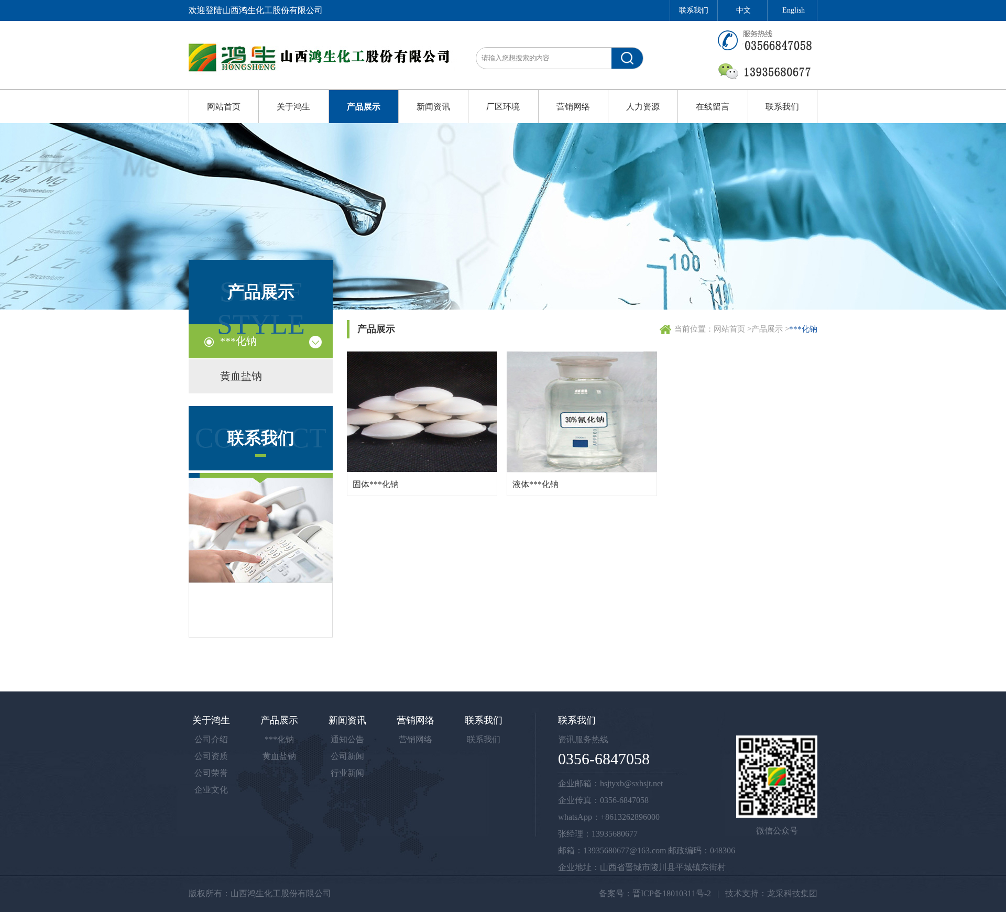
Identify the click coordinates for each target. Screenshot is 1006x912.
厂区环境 (503, 106)
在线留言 (712, 106)
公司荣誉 (211, 772)
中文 (743, 10)
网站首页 (223, 106)
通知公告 (347, 739)
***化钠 (238, 341)
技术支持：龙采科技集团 (771, 893)
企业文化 (211, 789)
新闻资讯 (433, 106)
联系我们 (693, 10)
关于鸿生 (293, 106)
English (793, 10)
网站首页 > (732, 329)
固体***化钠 (376, 484)
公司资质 (211, 756)
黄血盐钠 (241, 376)
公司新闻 (347, 756)
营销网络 (573, 106)
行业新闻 (347, 772)
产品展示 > (770, 329)
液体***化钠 (535, 484)
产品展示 (363, 106)
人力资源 (643, 106)
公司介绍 (211, 739)
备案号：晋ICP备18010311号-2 (655, 893)
